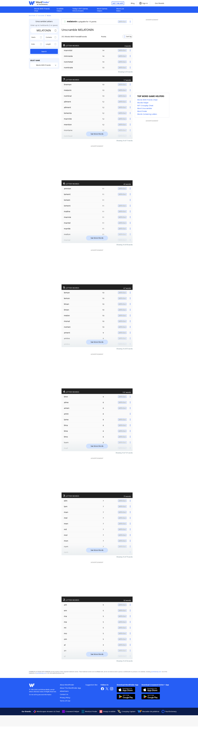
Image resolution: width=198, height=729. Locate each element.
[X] (107, 689)
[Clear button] (55, 30)
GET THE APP (118, 3)
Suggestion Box (91, 685)
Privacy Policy (65, 697)
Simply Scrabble (109, 711)
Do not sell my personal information (40, 695)
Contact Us (64, 694)
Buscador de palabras (150, 711)
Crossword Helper (72, 711)
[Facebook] (102, 689)
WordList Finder (91, 711)
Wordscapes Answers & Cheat (48, 711)
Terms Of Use (65, 701)
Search (44, 51)
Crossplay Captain (128, 711)
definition (122, 21)
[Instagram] (111, 689)
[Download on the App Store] (126, 690)
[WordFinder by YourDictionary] (39, 3)
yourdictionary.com (156, 671)
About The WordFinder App (70, 688)
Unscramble (41, 15)
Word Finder (32, 15)
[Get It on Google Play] (126, 697)
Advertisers (64, 691)
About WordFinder (67, 685)
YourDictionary (170, 711)
